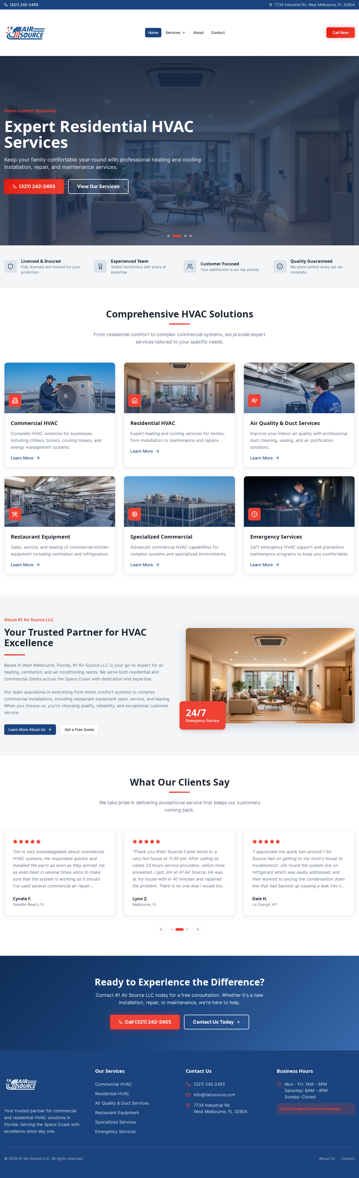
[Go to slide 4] (190, 236)
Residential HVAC (112, 1093)
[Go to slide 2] (177, 236)
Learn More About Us (26, 729)
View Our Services (98, 186)
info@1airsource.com (214, 1094)
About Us (327, 1158)
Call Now (340, 32)
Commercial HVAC (113, 1084)
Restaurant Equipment (117, 1112)
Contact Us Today (213, 1022)
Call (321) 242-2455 (148, 1022)
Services (173, 32)
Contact (218, 32)
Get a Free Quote (79, 729)
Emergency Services (115, 1131)
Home (153, 32)
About (198, 32)
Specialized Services (115, 1122)
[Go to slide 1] (168, 236)
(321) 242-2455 (37, 186)
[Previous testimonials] (161, 929)
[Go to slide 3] (185, 236)
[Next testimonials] (198, 929)
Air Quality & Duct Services (122, 1103)
